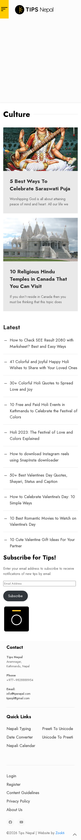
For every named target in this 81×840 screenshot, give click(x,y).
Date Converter (19, 737)
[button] (75, 834)
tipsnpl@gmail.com (18, 698)
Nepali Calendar (20, 745)
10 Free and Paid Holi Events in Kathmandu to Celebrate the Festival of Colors (43, 410)
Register (13, 784)
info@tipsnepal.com (18, 693)
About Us (14, 809)
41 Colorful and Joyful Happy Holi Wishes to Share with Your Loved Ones (43, 364)
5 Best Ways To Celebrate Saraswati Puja (40, 184)
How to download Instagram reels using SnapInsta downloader (39, 457)
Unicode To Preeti (57, 737)
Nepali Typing (18, 728)
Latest (11, 327)
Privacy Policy (18, 801)
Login (11, 776)
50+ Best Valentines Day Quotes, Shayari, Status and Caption (38, 478)
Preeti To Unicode (57, 728)
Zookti (60, 832)
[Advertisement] (40, 61)
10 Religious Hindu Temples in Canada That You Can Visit (38, 279)
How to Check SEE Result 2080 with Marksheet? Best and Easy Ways (41, 343)
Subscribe (15, 595)
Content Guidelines (22, 792)
